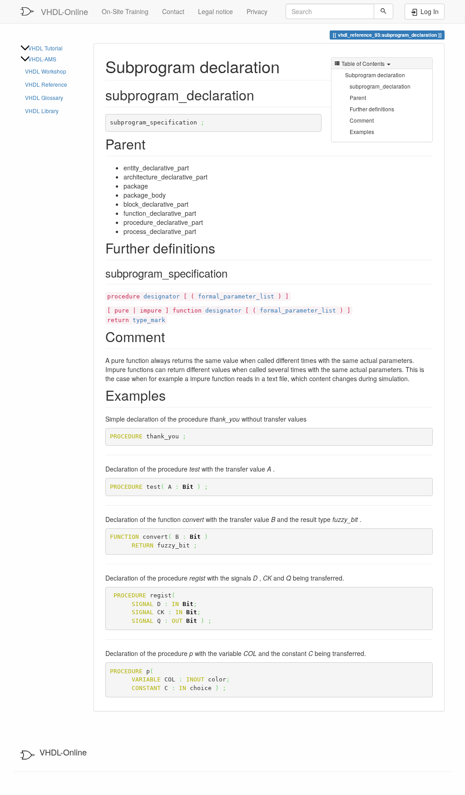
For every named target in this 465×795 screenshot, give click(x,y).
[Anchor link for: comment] (171, 336)
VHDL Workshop (45, 71)
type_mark (149, 320)
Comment (362, 120)
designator (161, 296)
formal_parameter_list (236, 296)
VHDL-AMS (42, 59)
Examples (362, 131)
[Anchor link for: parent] (152, 143)
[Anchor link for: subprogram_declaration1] (261, 94)
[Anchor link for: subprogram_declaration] (288, 66)
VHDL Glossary (44, 97)
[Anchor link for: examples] (172, 395)
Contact (173, 11)
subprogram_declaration (380, 86)
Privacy (257, 11)
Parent (358, 97)
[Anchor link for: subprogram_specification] (233, 272)
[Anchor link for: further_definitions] (222, 247)
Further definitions (372, 109)
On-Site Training (125, 11)
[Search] (383, 11)
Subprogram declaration (375, 75)
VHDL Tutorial (45, 48)
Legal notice (215, 11)
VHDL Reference (46, 84)
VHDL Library (42, 110)
